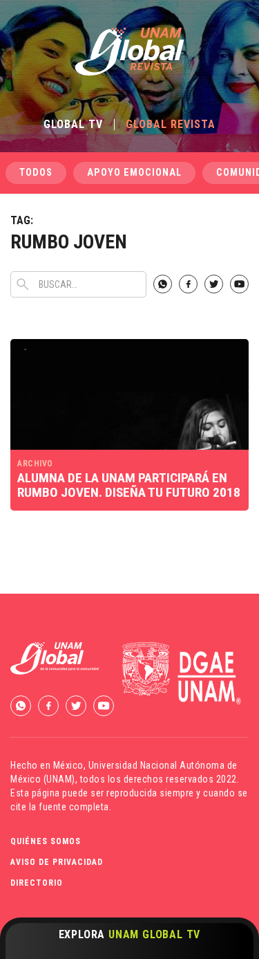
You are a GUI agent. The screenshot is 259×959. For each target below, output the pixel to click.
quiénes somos (45, 841)
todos (35, 173)
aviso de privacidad (56, 862)
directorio (36, 883)
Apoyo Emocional (134, 173)
